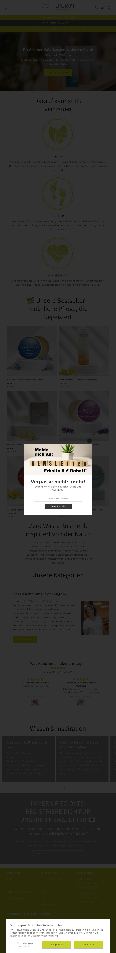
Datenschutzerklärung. (45, 935)
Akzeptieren (57, 944)
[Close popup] (89, 440)
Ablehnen (88, 944)
